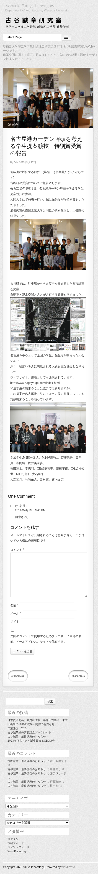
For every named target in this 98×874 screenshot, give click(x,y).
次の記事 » (78, 676)
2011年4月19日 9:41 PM (30, 510)
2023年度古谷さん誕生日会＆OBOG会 (31, 740)
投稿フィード (16, 843)
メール (15, 613)
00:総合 (13, 124)
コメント (17, 549)
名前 (14, 605)
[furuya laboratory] (49, 17)
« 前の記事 (17, 676)
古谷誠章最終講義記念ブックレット (29, 732)
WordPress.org (17, 851)
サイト (14, 621)
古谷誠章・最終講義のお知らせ (27, 736)
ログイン (13, 839)
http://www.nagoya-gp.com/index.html (35, 383)
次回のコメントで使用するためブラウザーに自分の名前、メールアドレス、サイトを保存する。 (45, 638)
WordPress (68, 867)
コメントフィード (18, 847)
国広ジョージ (58, 773)
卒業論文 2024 (18, 728)
